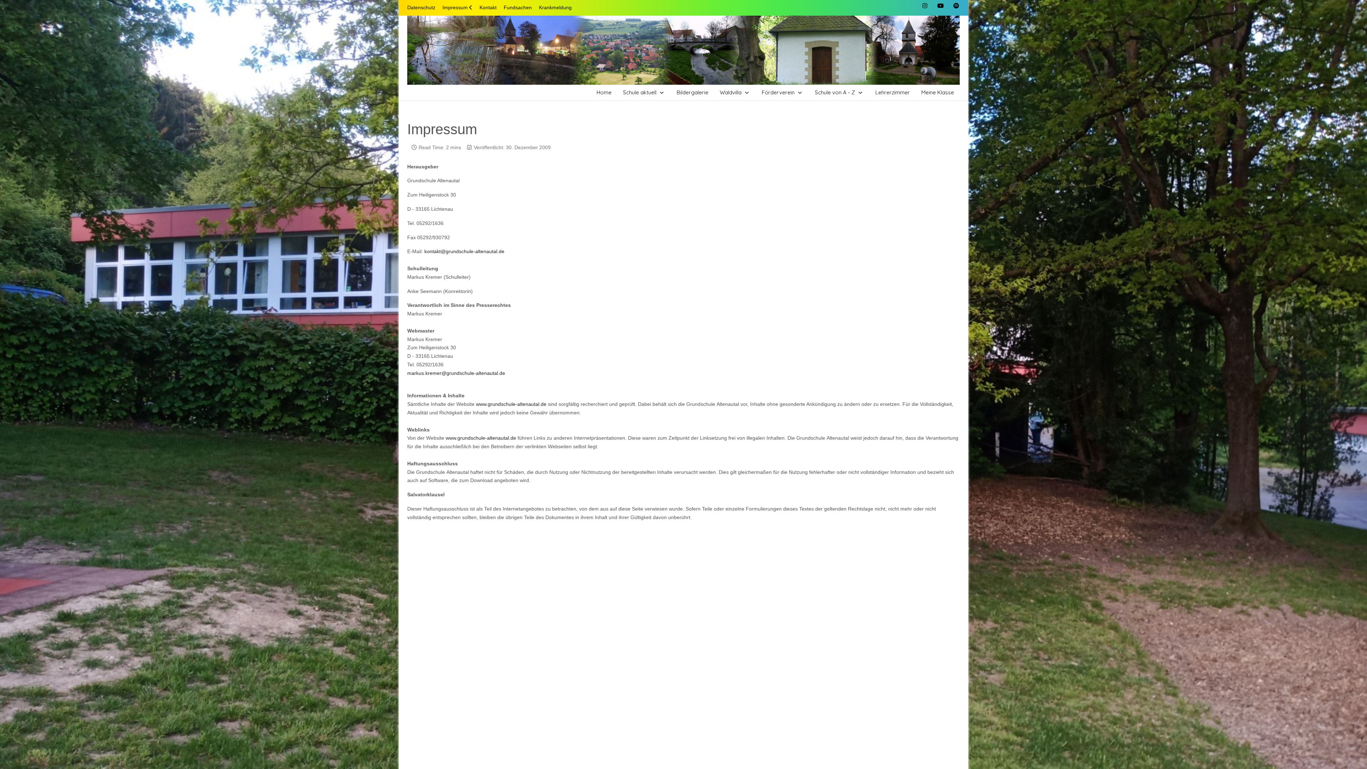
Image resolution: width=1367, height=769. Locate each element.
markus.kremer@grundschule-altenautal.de (456, 373)
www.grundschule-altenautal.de (511, 404)
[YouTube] (940, 6)
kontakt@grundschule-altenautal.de (464, 251)
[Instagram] (924, 6)
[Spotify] (956, 6)
